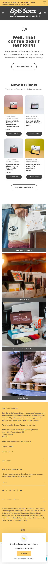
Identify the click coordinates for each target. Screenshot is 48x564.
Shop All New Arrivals (23, 187)
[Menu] (3, 13)
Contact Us (6, 452)
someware (27, 442)
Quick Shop (13, 133)
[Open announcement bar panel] (44, 3)
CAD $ (23, 530)
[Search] (40, 13)
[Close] (1, 544)
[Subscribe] (44, 483)
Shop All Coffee (22, 66)
